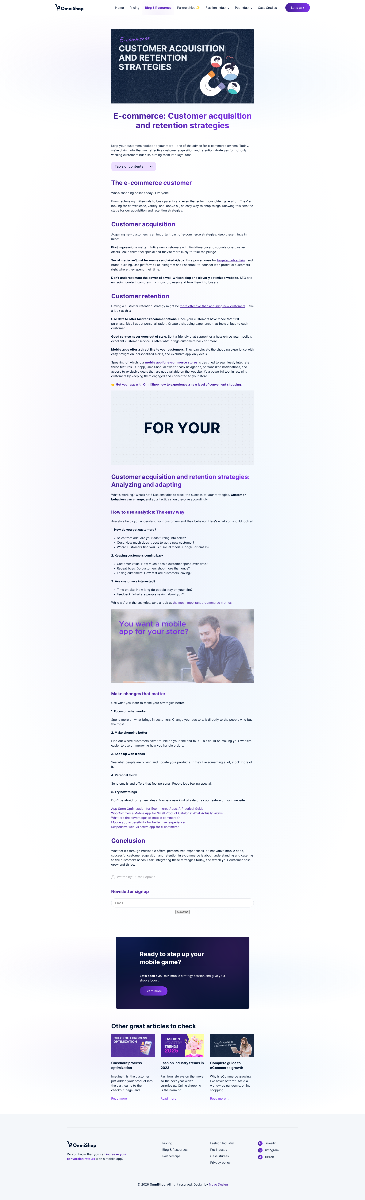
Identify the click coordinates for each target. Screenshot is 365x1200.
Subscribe (182, 912)
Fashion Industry (217, 8)
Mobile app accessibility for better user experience (148, 822)
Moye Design (218, 1184)
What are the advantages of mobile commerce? (145, 818)
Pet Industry (243, 8)
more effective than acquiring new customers (212, 306)
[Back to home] (69, 7)
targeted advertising (232, 260)
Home (119, 8)
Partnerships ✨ (188, 8)
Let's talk (297, 8)
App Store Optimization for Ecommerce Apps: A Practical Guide (157, 808)
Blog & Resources (158, 8)
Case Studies (267, 8)
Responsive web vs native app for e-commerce (145, 827)
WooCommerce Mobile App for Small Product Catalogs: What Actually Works (167, 813)
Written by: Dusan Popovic (136, 877)
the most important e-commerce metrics (202, 602)
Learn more (153, 991)
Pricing (134, 8)
